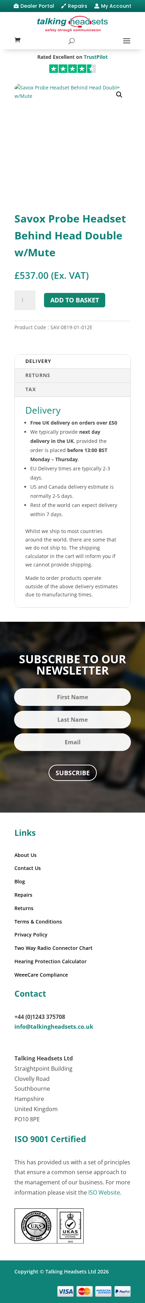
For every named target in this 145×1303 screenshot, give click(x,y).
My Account (116, 6)
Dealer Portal (37, 6)
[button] (119, 94)
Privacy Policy (31, 934)
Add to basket (74, 300)
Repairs (77, 6)
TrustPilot (96, 57)
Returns (37, 375)
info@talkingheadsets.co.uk (53, 1027)
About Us (25, 855)
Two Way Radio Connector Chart (53, 948)
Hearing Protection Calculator (50, 961)
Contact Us (27, 868)
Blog (19, 881)
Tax (30, 389)
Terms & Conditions (38, 921)
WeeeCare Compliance (41, 974)
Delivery (38, 361)
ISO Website (104, 1192)
